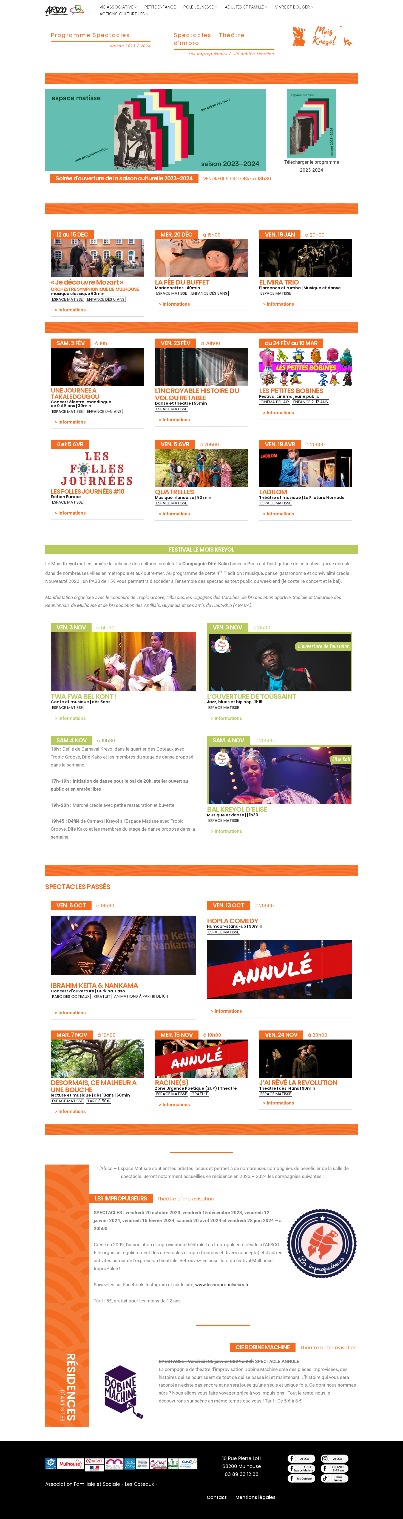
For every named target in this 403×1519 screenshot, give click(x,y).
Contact (217, 1497)
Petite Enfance (160, 7)
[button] (136, 7)
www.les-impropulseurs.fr (222, 1284)
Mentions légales (255, 1497)
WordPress (104, 1511)
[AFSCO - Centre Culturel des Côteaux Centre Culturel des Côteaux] (67, 10)
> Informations (70, 310)
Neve (51, 1511)
